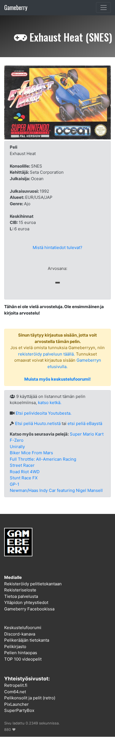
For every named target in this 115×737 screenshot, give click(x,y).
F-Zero (16, 440)
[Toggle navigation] (103, 7)
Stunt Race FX (24, 477)
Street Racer (22, 465)
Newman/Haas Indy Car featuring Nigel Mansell (56, 490)
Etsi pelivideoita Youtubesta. (43, 413)
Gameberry (15, 7)
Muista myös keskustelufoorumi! (57, 379)
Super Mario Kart (87, 434)
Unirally (17, 446)
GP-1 (14, 484)
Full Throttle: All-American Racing (43, 459)
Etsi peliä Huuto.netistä (38, 423)
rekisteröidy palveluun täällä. (46, 354)
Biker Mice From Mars (31, 452)
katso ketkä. (49, 402)
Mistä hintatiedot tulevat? (57, 247)
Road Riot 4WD (25, 471)
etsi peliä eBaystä (85, 423)
